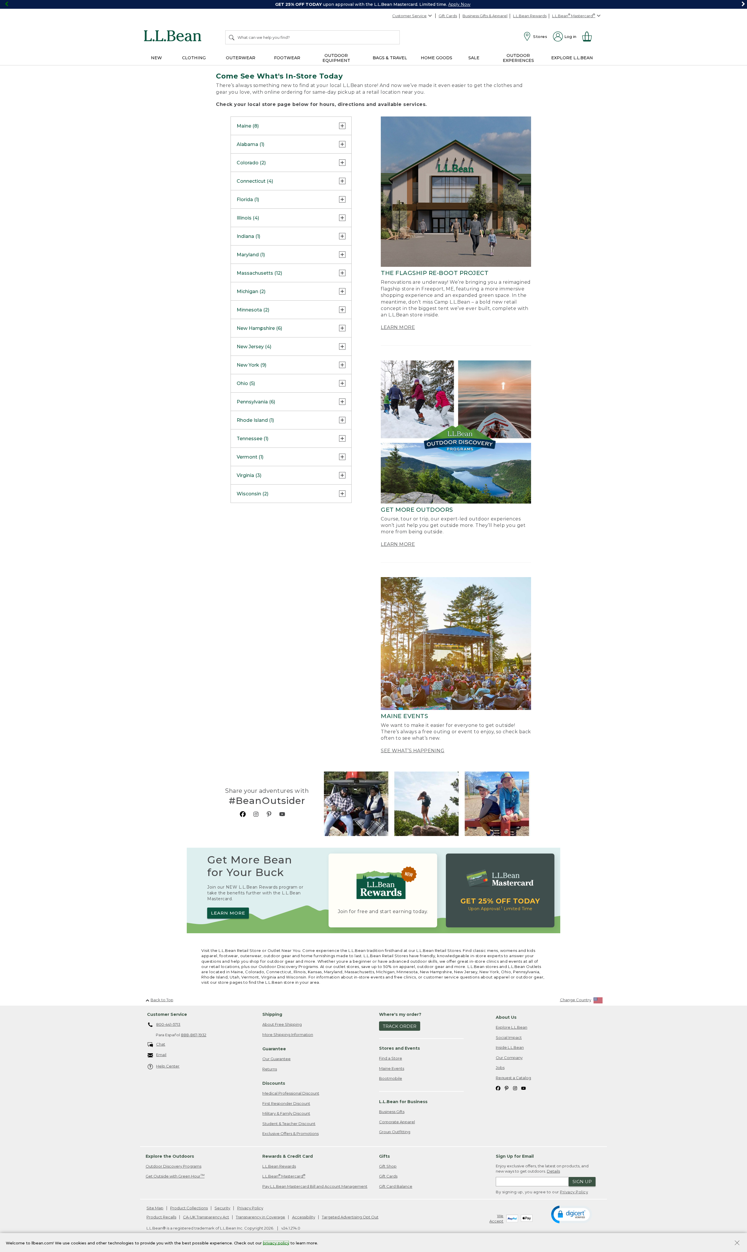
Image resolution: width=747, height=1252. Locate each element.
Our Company (509, 1057)
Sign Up (582, 1181)
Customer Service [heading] (167, 1014)
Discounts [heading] (273, 1083)
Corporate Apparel (397, 1121)
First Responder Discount (286, 1103)
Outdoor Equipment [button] (336, 58)
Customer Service (409, 15)
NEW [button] (156, 57)
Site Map (154, 1208)
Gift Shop (388, 1166)
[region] (373, 4)
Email (161, 1054)
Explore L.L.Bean (511, 1027)
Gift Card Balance (395, 1186)
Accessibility (303, 1217)
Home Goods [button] (436, 57)
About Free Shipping (282, 1024)
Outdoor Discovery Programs (173, 1166)
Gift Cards (448, 15)
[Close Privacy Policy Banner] (737, 1243)
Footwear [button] (287, 57)
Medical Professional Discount (290, 1093)
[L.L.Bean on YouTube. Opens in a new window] (282, 814)
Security (222, 1208)
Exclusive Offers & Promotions (290, 1133)
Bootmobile (390, 1078)
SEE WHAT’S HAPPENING (412, 750)
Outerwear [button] (240, 57)
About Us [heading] (506, 1017)
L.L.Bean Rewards (530, 15)
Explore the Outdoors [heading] (170, 1156)
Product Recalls (161, 1217)
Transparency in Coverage (260, 1217)
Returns (269, 1069)
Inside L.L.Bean (510, 1047)
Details (553, 1171)
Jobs (500, 1067)
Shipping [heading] (272, 1014)
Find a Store (390, 1058)
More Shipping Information (287, 1034)
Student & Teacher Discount (288, 1123)
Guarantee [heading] (274, 1048)
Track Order (399, 1026)
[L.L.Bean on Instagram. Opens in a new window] (256, 814)
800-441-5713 (168, 1024)
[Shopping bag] (589, 36)
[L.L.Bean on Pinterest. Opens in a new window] (269, 814)
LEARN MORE (398, 327)
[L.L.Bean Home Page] (174, 36)
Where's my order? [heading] (400, 1014)
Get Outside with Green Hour (175, 1175)
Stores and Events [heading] (399, 1048)
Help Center (167, 1066)
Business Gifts (391, 1111)
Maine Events (391, 1068)
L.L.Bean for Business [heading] (403, 1101)
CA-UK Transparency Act (206, 1217)
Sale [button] (473, 57)
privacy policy (276, 1242)
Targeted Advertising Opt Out (350, 1217)
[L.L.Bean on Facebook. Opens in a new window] (243, 814)
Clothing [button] (194, 57)
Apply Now (459, 4)
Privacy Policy (574, 1192)
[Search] (231, 37)
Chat (160, 1044)
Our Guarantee (276, 1058)
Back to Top (162, 999)
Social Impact (509, 1037)
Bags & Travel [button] (390, 57)
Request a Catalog (513, 1077)
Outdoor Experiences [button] (518, 58)
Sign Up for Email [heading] (515, 1156)
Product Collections (189, 1208)
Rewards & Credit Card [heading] (287, 1156)
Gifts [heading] (384, 1156)
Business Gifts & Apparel (484, 15)
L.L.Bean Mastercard (283, 1175)
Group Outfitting (394, 1131)
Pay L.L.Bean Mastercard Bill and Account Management (314, 1186)
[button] (571, 1214)
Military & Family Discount (286, 1113)
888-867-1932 (193, 1034)
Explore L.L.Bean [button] (572, 57)
